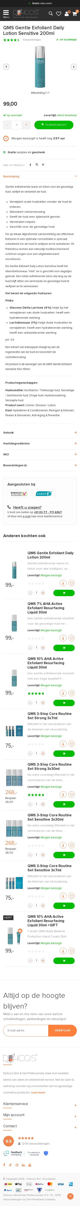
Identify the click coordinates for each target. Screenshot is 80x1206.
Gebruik (8, 432)
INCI (6, 454)
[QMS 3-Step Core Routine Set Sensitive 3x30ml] (14, 828)
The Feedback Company (40, 1199)
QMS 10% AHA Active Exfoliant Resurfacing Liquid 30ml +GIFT (46, 921)
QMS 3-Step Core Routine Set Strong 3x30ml (50, 767)
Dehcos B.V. (34, 1179)
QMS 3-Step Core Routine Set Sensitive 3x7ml (50, 868)
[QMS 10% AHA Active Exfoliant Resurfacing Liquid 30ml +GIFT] (14, 936)
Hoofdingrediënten (16, 443)
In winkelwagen (55, 125)
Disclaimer (49, 1179)
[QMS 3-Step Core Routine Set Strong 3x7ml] (14, 731)
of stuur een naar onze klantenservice (34, 516)
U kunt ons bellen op (34, 512)
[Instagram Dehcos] (17, 1165)
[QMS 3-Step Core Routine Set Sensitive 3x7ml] (14, 883)
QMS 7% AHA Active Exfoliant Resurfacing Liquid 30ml (46, 608)
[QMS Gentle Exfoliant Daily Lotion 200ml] (14, 570)
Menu (6, 17)
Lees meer (38, 1092)
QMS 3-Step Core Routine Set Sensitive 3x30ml (50, 817)
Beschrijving (11, 176)
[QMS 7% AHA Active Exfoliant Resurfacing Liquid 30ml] (14, 623)
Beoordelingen (15, 465)
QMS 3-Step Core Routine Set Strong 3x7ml (50, 716)
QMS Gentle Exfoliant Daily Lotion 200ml (51, 555)
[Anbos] (44, 494)
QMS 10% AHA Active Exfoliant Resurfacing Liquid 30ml (46, 663)
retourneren (42, 3)
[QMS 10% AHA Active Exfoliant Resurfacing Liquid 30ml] (14, 678)
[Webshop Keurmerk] (19, 494)
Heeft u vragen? (27, 507)
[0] (74, 14)
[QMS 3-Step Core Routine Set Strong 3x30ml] (14, 777)
